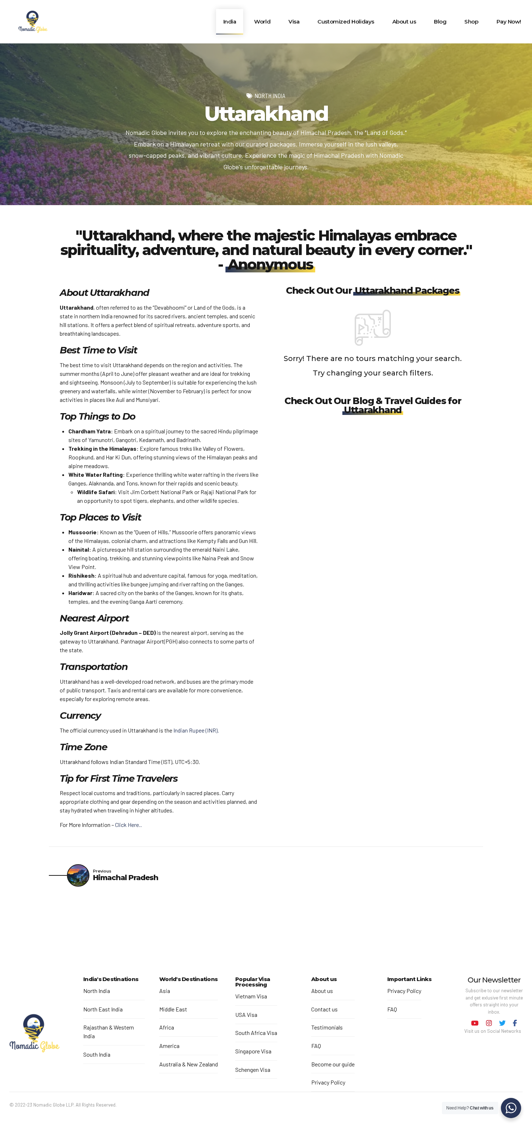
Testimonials (327, 1027)
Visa (293, 21)
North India (270, 95)
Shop (471, 21)
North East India (103, 1009)
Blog (440, 21)
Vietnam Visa (251, 996)
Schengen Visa (252, 1069)
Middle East (173, 1009)
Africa (166, 1027)
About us (404, 21)
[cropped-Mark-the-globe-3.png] (34, 1034)
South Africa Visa (256, 1032)
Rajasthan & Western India (108, 1031)
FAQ (316, 1045)
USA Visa (246, 1014)
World (262, 21)
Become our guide (333, 1064)
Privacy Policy (328, 1082)
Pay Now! (509, 21)
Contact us (324, 1009)
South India (96, 1054)
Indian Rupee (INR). (196, 730)
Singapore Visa (253, 1051)
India (229, 21)
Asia (164, 990)
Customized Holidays (345, 21)
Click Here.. (128, 824)
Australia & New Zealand (188, 1064)
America (169, 1045)
